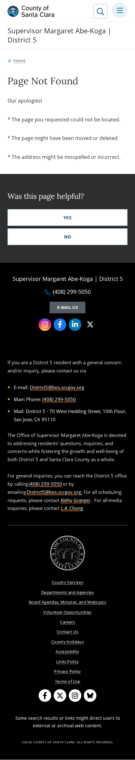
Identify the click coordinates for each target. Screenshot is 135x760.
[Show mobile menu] (119, 10)
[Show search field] (100, 11)
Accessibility (67, 651)
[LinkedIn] (75, 324)
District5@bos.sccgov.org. (54, 492)
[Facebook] (60, 324)
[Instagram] (45, 324)
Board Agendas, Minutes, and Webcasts (67, 602)
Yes (67, 218)
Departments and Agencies (67, 592)
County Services (67, 582)
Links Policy (67, 661)
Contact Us (67, 631)
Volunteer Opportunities (67, 612)
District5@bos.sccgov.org (57, 387)
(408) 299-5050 (72, 292)
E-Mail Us (67, 307)
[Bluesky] (90, 695)
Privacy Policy (67, 671)
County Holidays (67, 642)
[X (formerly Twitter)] (90, 324)
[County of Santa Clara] (31, 11)
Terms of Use (67, 681)
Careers (67, 622)
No (67, 237)
